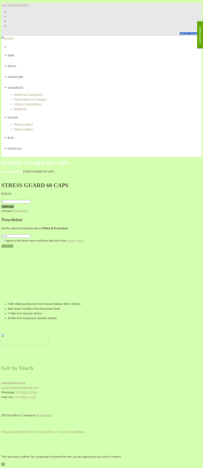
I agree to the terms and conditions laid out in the (44, 240)
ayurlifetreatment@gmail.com (20, 387)
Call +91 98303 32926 (14, 5)
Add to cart (8, 206)
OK (3, 464)
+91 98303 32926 (26, 392)
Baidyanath (15, 172)
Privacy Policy (75, 240)
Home (4, 172)
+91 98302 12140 (25, 397)
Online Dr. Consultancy (191, 33)
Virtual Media (44, 415)
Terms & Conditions (72, 431)
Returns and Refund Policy (18, 431)
